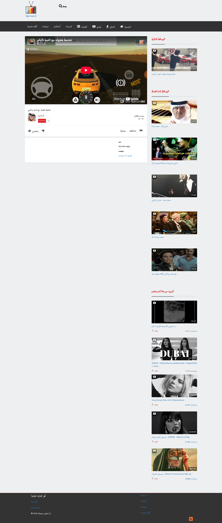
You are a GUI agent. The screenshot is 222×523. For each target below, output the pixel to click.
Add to (132, 131)
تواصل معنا (35, 507)
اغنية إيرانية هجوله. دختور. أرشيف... (164, 74)
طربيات (69, 26)
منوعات (45, 26)
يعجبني (35, 131)
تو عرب (41, 115)
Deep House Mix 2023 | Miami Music (168, 400)
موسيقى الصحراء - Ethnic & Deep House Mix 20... (172, 474)
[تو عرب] (33, 117)
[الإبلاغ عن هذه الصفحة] (141, 131)
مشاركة (123, 131)
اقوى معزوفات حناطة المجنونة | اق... (165, 163)
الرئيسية (127, 27)
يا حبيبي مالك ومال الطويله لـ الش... (164, 326)
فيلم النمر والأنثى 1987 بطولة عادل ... (165, 274)
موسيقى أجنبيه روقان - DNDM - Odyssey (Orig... (171, 437)
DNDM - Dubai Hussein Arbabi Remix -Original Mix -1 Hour (174, 364)
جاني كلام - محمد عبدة (160, 126)
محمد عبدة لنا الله (158, 237)
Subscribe (42, 120)
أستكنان (57, 26)
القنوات (84, 27)
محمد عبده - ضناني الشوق (161, 200)
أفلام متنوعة (32, 26)
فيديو (98, 27)
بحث (64, 6)
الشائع (112, 27)
